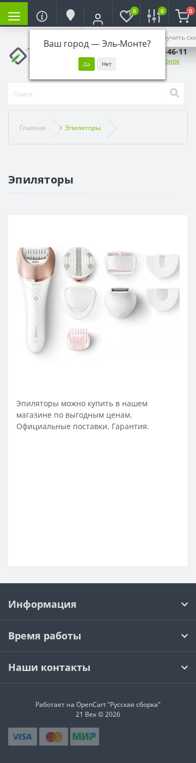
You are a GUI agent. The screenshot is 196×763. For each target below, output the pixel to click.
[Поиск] (174, 94)
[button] (98, 19)
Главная (33, 127)
